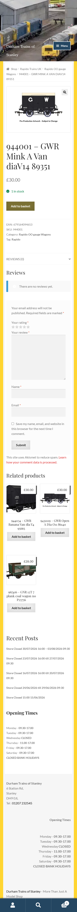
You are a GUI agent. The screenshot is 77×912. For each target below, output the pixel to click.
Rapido (16, 239)
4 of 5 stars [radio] (24, 327)
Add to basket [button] (21, 536)
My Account (13, 905)
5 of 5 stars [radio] (28, 327)
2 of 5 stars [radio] (16, 327)
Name (16, 387)
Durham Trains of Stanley (23, 891)
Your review (20, 332)
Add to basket (20, 206)
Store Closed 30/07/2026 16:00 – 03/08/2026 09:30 (38, 648)
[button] (65, 92)
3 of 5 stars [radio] (20, 327)
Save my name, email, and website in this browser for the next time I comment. (37, 428)
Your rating (19, 322)
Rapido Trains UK (30, 69)
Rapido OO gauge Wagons (35, 234)
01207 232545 (22, 803)
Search (38, 905)
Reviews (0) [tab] (15, 259)
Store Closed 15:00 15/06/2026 (25, 697)
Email (16, 405)
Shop (14, 69)
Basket (59, 902)
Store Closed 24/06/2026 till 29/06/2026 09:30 (35, 687)
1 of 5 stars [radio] (13, 327)
